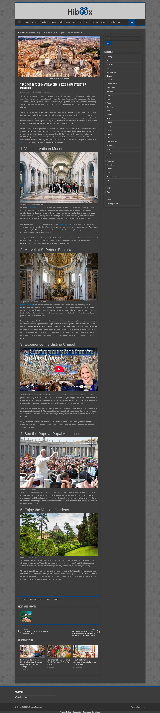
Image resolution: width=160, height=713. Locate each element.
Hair (108, 118)
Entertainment (112, 84)
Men (108, 149)
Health (60, 22)
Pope (40, 599)
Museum (33, 599)
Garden (109, 115)
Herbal (109, 126)
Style (74, 22)
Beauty (109, 57)
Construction (111, 72)
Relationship (111, 176)
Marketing (110, 146)
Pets (119, 22)
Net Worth (35, 22)
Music (109, 157)
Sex (108, 180)
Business (45, 22)
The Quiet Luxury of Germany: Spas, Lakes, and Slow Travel (84, 662)
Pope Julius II (64, 224)
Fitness (109, 99)
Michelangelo (63, 321)
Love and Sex (112, 142)
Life (108, 138)
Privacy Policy (65, 712)
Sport (68, 22)
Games (53, 22)
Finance (109, 95)
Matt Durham (26, 92)
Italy (25, 599)
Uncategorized (112, 203)
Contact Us (76, 712)
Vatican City (24, 142)
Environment (111, 88)
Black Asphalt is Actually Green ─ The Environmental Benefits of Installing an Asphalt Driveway (82, 632)
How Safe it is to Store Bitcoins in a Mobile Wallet (35, 631)
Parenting (112, 22)
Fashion (103, 22)
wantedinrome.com (37, 207)
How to (109, 134)
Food (109, 103)
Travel (132, 22)
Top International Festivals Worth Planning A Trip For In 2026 (58, 662)
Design (109, 76)
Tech (80, 22)
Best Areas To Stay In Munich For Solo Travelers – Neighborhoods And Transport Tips (32, 663)
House (109, 130)
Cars (86, 22)
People (26, 22)
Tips (125, 22)
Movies (109, 153)
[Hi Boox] (80, 11)
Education (94, 22)
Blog (108, 60)
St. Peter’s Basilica (26, 305)
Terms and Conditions (91, 712)
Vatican (56, 599)
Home (19, 21)
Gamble (110, 107)
